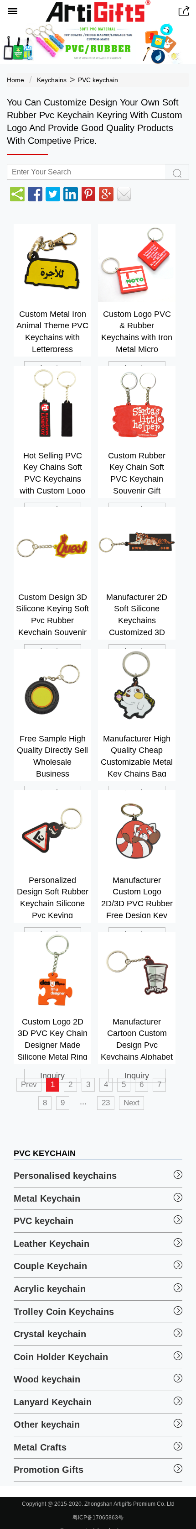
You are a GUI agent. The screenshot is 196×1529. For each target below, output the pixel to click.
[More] (17, 194)
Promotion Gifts (48, 1470)
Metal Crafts (40, 1447)
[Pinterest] (88, 194)
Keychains (52, 80)
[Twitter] (53, 194)
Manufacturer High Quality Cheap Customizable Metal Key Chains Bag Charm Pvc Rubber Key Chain (137, 755)
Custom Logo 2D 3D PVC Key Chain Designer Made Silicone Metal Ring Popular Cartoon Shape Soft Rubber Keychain (52, 1038)
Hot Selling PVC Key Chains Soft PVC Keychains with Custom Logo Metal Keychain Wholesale (52, 472)
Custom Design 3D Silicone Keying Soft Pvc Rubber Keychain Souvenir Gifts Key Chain (52, 614)
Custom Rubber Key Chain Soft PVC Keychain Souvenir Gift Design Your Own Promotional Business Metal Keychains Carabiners (137, 472)
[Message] (124, 194)
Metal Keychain (47, 1198)
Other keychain (47, 1424)
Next (131, 1102)
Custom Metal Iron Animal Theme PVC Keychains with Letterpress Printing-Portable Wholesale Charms (52, 331)
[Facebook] (35, 194)
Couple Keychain (50, 1266)
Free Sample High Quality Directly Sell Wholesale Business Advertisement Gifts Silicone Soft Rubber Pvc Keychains (52, 755)
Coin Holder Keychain (61, 1357)
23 (106, 1102)
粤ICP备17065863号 (98, 1517)
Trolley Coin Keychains (64, 1312)
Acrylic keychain (50, 1289)
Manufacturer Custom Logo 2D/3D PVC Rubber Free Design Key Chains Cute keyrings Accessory (137, 897)
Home (15, 80)
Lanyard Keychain (53, 1402)
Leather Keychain (51, 1244)
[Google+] (106, 194)
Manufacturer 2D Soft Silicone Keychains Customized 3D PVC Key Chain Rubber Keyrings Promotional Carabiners (136, 614)
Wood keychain (47, 1379)
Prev (29, 1084)
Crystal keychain (50, 1334)
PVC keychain (98, 80)
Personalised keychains (65, 1176)
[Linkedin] (70, 194)
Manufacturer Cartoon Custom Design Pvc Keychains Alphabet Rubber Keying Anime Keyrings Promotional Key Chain (137, 1038)
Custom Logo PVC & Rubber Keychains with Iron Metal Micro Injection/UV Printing (136, 331)
